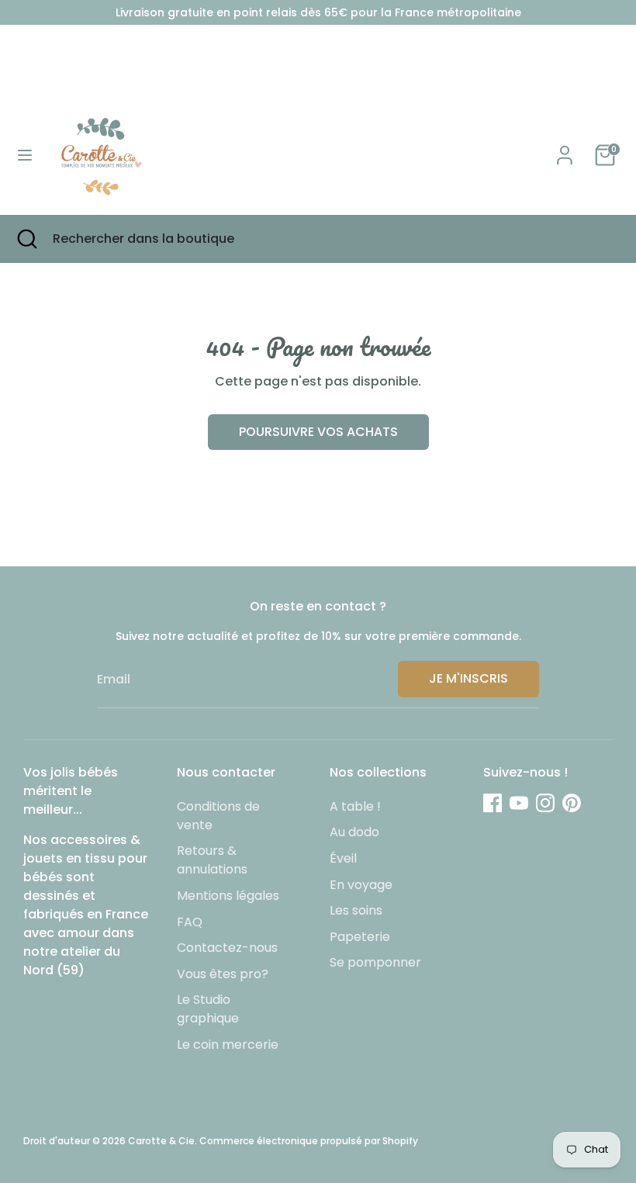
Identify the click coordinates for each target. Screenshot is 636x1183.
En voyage (361, 885)
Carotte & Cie (161, 1140)
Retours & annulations (212, 860)
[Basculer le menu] (24, 155)
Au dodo (354, 832)
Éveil (343, 858)
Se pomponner (375, 962)
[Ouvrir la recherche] (26, 239)
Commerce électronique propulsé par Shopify (308, 1140)
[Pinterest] (571, 803)
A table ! (355, 806)
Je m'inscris (468, 678)
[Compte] (564, 148)
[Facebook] (492, 803)
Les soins (356, 910)
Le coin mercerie (227, 1044)
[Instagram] (545, 803)
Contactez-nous (227, 947)
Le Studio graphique (208, 1009)
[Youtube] (519, 803)
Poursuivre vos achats (318, 432)
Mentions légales (228, 896)
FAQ (189, 922)
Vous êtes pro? (222, 974)
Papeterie (360, 937)
